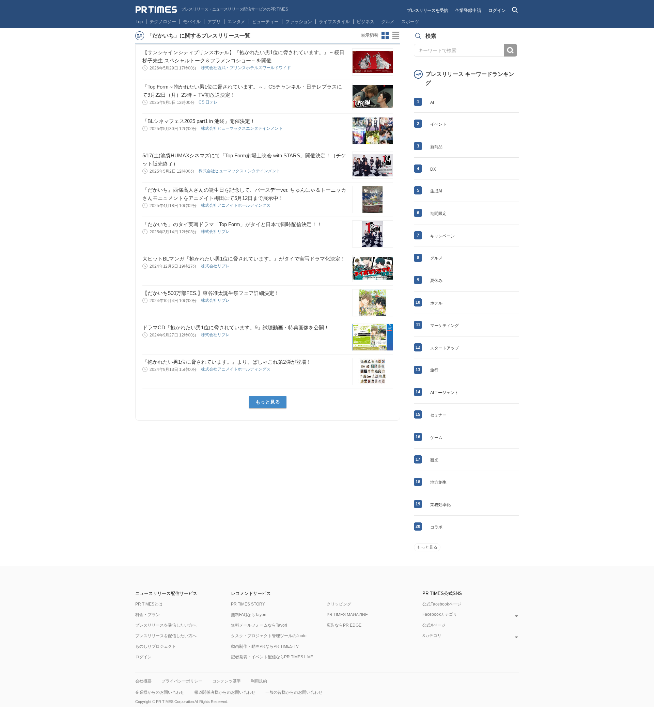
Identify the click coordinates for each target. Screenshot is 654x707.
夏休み (436, 280)
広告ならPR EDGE (344, 625)
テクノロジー (163, 21)
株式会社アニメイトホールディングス (236, 205)
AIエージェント (444, 392)
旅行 (434, 370)
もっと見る (267, 402)
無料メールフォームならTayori (259, 625)
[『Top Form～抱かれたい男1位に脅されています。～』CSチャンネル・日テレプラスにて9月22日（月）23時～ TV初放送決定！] (372, 96)
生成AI (436, 191)
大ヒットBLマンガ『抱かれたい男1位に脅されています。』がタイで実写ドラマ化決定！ (243, 259)
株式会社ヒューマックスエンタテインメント (242, 128)
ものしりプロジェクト (155, 646)
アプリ (214, 21)
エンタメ (236, 21)
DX (433, 169)
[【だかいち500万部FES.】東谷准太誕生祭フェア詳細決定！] (372, 302)
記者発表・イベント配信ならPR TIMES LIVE (272, 657)
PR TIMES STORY (248, 604)
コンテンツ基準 (226, 681)
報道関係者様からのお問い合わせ (224, 692)
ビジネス (365, 21)
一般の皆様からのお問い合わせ (294, 692)
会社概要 (143, 681)
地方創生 (438, 482)
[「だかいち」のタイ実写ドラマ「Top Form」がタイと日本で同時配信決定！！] (372, 234)
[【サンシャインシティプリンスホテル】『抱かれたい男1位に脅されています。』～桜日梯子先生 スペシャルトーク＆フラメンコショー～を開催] (372, 62)
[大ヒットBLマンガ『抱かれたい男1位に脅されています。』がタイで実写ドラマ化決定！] (372, 268)
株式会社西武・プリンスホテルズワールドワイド (246, 67)
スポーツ (410, 21)
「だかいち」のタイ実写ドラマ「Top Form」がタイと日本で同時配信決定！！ (232, 224)
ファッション (298, 21)
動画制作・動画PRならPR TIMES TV (265, 646)
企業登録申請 (468, 10)
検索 (510, 50)
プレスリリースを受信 (427, 10)
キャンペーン (442, 236)
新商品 (436, 146)
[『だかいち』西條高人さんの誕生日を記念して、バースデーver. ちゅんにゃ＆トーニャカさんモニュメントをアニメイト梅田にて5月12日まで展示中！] (372, 199)
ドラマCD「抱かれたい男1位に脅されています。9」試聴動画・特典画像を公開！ (235, 327)
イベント (438, 124)
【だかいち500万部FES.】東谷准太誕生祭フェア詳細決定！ (210, 293)
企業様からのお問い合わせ (159, 692)
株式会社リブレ (216, 231)
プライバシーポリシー (181, 681)
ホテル (436, 303)
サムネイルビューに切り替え (385, 35)
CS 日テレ (209, 102)
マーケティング (444, 325)
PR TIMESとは (148, 604)
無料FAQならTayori (248, 614)
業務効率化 (440, 504)
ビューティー (265, 21)
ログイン (497, 10)
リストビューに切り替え (396, 35)
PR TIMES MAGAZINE (347, 614)
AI (432, 102)
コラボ (436, 527)
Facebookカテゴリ (439, 614)
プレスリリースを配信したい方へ (166, 635)
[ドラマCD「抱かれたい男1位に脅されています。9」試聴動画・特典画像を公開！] (372, 337)
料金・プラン (147, 614)
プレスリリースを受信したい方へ (166, 625)
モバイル (192, 21)
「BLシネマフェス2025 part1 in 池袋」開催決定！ (198, 121)
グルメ (387, 21)
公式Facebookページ (441, 604)
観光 (434, 460)
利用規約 (259, 681)
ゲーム (436, 437)
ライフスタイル (334, 21)
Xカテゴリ (431, 635)
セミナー (438, 415)
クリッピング (339, 604)
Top (139, 21)
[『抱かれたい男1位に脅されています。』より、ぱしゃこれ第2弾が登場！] (372, 371)
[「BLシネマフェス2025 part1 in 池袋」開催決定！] (372, 130)
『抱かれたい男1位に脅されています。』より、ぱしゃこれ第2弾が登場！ (226, 362)
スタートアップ (444, 348)
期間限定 (438, 213)
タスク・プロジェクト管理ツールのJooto (269, 635)
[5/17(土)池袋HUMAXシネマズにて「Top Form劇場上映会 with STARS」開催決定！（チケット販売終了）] (372, 165)
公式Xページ (434, 625)
